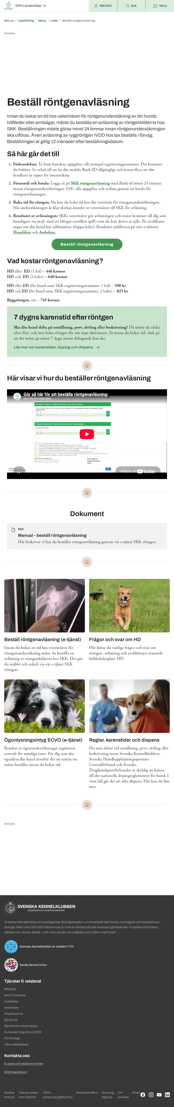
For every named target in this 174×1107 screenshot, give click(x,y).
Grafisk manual (9, 1095)
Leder (54, 20)
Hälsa (42, 20)
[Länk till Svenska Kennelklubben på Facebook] (143, 1095)
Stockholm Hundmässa (20, 1026)
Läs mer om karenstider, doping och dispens (54, 347)
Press (136, 1092)
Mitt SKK (10, 989)
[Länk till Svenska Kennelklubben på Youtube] (159, 1095)
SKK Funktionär (15, 995)
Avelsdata (47, 232)
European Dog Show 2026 (23, 1032)
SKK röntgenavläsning (90, 183)
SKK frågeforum (15, 1072)
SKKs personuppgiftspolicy (58, 1095)
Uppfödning (26, 20)
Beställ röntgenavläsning (87, 244)
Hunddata (22, 232)
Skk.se (9, 20)
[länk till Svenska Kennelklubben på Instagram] (151, 1095)
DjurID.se (10, 1020)
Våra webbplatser (16, 1044)
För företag (12, 1038)
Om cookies (123, 1095)
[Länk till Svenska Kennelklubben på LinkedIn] (167, 1095)
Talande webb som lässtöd (28, 1095)
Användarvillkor (87, 1092)
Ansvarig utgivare (107, 1095)
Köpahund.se (13, 1013)
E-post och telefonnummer (23, 1063)
